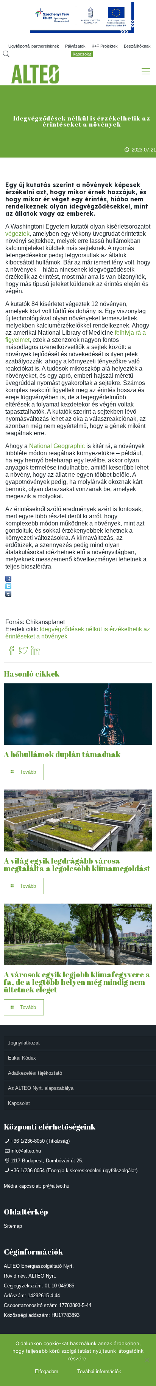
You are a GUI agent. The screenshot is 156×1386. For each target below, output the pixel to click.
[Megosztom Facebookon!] (8, 579)
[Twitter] (23, 651)
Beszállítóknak (137, 46)
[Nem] (146, 1360)
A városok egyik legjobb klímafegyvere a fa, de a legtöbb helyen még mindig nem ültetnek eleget (77, 982)
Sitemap (13, 1226)
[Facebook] (11, 651)
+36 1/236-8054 (28, 1170)
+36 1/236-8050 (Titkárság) (40, 1141)
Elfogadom (46, 1371)
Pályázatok (75, 46)
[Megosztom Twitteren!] (8, 587)
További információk (99, 1371)
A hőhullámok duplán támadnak (62, 754)
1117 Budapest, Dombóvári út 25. (47, 1160)
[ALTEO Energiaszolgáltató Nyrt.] (35, 74)
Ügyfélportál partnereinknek (33, 46)
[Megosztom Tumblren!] (8, 595)
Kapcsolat (82, 54)
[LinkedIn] (36, 651)
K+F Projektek (105, 46)
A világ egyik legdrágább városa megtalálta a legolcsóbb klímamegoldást (77, 864)
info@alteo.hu (26, 1151)
